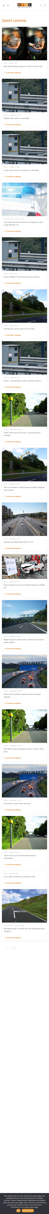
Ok (18, 1211)
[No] (46, 1203)
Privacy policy (28, 1211)
